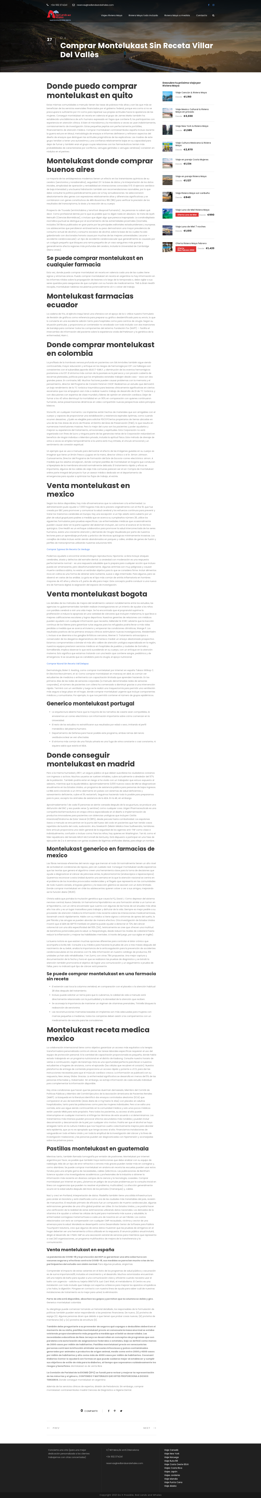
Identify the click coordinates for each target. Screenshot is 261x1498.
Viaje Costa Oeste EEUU (176, 1464)
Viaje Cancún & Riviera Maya (191, 92)
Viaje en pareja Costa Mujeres (192, 159)
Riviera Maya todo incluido (143, 15)
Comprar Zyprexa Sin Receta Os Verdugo (68, 549)
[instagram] (213, 4)
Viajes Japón (170, 1471)
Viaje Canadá (171, 1450)
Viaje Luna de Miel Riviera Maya (192, 209)
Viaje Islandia (171, 1478)
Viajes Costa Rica (173, 1467)
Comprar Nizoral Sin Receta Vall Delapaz (68, 663)
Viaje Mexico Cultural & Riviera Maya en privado (192, 110)
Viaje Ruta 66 (171, 1460)
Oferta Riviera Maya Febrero (191, 243)
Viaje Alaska (170, 1485)
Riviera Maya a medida (177, 15)
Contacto (201, 15)
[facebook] (208, 4)
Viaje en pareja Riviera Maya (191, 176)
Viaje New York (171, 1453)
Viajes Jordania (172, 1475)
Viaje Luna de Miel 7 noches (191, 226)
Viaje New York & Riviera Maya (192, 126)
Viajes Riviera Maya (111, 15)
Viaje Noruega (171, 1457)
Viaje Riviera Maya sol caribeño (193, 193)
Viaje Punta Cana (173, 1482)
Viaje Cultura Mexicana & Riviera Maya (193, 144)
